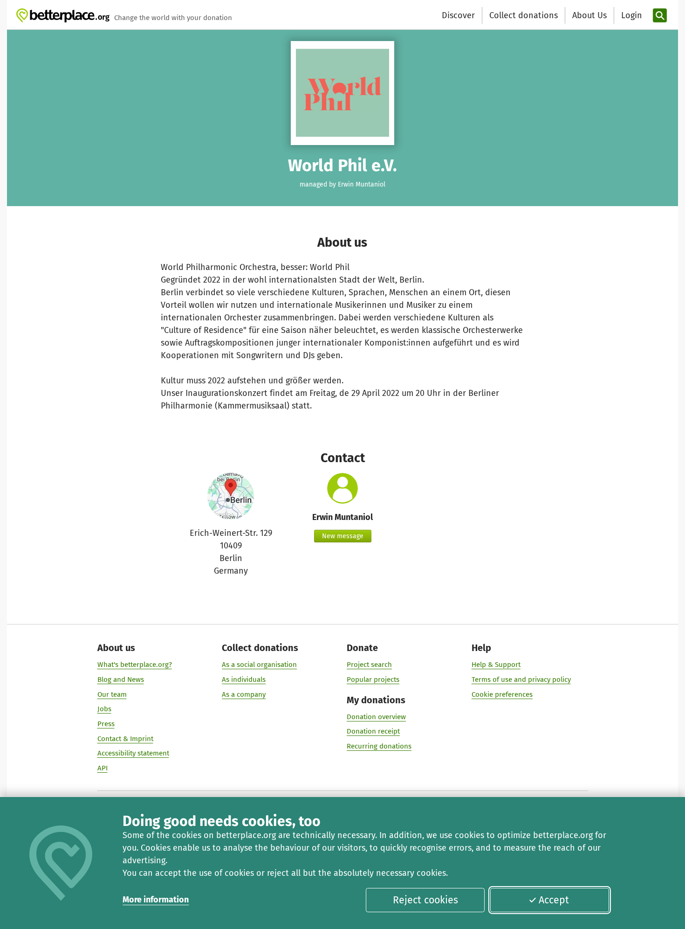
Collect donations (523, 15)
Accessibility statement (133, 753)
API (102, 768)
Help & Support (496, 664)
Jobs (104, 709)
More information (156, 899)
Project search (369, 664)
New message (342, 536)
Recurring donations (379, 746)
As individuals (244, 679)
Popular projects (373, 679)
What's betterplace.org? (134, 664)
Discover (458, 15)
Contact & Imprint (125, 739)
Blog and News (120, 679)
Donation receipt (373, 731)
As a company (244, 694)
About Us (589, 15)
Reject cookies (425, 900)
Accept (554, 900)
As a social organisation (259, 664)
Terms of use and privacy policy (521, 679)
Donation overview (376, 717)
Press (106, 724)
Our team (112, 694)
